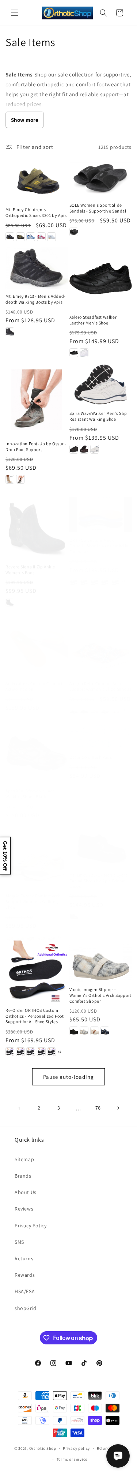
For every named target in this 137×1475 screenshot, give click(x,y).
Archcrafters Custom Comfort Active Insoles (33, 679)
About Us (26, 1192)
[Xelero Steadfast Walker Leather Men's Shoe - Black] (73, 352)
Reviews (24, 1208)
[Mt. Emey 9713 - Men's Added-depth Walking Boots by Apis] (36, 268)
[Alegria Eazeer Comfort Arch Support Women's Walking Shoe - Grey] (20, 937)
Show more (24, 119)
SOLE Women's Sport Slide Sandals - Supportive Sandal (97, 208)
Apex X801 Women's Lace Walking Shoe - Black (30, 793)
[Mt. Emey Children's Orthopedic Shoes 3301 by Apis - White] (51, 236)
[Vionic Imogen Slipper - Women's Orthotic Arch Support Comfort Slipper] (100, 961)
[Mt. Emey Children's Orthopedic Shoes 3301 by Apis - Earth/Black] (20, 236)
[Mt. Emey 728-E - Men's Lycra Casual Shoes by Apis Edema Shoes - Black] (73, 916)
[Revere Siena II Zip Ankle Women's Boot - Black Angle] (9, 595)
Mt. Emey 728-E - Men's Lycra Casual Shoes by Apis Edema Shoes (98, 880)
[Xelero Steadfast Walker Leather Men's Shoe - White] (84, 352)
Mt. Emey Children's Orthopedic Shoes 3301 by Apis (35, 212)
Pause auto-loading (68, 1076)
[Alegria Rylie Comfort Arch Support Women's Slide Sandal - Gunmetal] (104, 703)
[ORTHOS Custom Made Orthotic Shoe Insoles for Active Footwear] (100, 507)
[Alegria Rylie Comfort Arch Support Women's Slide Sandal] (100, 638)
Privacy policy (76, 1448)
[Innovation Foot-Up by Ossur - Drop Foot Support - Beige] (9, 479)
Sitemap (24, 1159)
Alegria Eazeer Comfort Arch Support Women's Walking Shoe (32, 901)
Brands (23, 1175)
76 (98, 1107)
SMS (19, 1242)
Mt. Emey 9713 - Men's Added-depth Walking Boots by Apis (35, 299)
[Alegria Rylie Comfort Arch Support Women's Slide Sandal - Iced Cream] (115, 703)
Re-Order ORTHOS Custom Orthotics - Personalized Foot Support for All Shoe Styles (34, 1015)
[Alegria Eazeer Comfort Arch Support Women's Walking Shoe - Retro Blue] (51, 937)
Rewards (25, 1275)
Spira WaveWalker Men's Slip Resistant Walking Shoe (98, 416)
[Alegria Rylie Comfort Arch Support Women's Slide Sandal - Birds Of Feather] (73, 703)
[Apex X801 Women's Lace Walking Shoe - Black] (36, 752)
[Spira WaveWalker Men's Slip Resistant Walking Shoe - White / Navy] (94, 449)
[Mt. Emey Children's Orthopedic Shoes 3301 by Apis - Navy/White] (30, 236)
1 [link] (19, 1108)
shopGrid (26, 1308)
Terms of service (72, 1459)
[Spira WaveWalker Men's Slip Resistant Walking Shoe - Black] (73, 449)
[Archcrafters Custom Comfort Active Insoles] (36, 638)
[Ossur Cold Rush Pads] (100, 735)
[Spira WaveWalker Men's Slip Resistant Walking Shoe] (100, 384)
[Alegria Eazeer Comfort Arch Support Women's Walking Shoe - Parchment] (41, 937)
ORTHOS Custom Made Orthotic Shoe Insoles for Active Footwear (100, 538)
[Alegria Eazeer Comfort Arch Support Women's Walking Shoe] (36, 857)
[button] (15, 13)
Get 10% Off (5, 855)
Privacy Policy (30, 1225)
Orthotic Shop (42, 1448)
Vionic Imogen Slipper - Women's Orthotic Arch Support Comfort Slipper (100, 995)
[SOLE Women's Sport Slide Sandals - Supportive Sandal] (100, 178)
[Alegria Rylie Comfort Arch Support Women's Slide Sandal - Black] (84, 703)
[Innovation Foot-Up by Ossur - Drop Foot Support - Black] (20, 479)
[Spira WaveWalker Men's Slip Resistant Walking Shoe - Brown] (84, 449)
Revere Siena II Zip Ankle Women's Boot (30, 562)
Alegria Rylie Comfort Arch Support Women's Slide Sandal (100, 679)
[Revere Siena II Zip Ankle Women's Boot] (36, 521)
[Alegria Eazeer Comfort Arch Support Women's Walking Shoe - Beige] (9, 937)
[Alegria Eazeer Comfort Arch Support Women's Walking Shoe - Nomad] (30, 937)
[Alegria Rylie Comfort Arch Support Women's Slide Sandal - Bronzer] (94, 703)
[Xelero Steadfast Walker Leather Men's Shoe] (100, 278)
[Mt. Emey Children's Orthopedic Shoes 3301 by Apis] (36, 180)
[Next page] (118, 1108)
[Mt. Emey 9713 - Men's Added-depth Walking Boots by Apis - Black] (9, 331)
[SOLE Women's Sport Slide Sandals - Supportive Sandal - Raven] (73, 232)
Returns (24, 1258)
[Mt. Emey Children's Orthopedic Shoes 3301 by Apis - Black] (9, 236)
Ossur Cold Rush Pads (90, 757)
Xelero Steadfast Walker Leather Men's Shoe (93, 320)
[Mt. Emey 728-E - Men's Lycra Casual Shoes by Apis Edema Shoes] (100, 847)
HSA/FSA (25, 1291)
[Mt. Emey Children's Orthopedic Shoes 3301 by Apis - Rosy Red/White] (41, 236)
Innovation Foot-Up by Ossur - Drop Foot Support (35, 446)
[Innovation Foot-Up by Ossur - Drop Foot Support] (36, 399)
